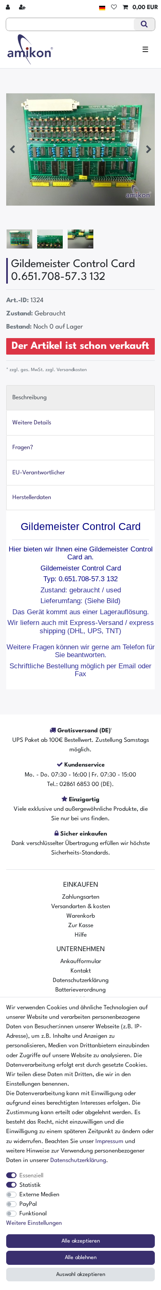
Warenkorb (80, 916)
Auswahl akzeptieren (80, 1274)
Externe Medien (39, 1195)
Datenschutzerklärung (81, 980)
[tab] (80, 397)
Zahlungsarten (80, 897)
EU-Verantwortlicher (38, 473)
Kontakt (81, 971)
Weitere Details (31, 423)
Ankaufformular (80, 961)
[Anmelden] (8, 7)
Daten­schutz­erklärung (78, 1160)
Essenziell (31, 1176)
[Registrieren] (23, 7)
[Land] (102, 7)
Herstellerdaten (31, 497)
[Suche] (144, 24)
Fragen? (22, 447)
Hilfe (81, 935)
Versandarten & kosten (80, 906)
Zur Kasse (80, 925)
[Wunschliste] (114, 7)
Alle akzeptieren (81, 1241)
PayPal (28, 1204)
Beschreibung (29, 397)
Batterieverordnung (80, 990)
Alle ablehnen (81, 1257)
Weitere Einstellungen (34, 1223)
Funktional (33, 1214)
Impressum (109, 1141)
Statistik (30, 1185)
